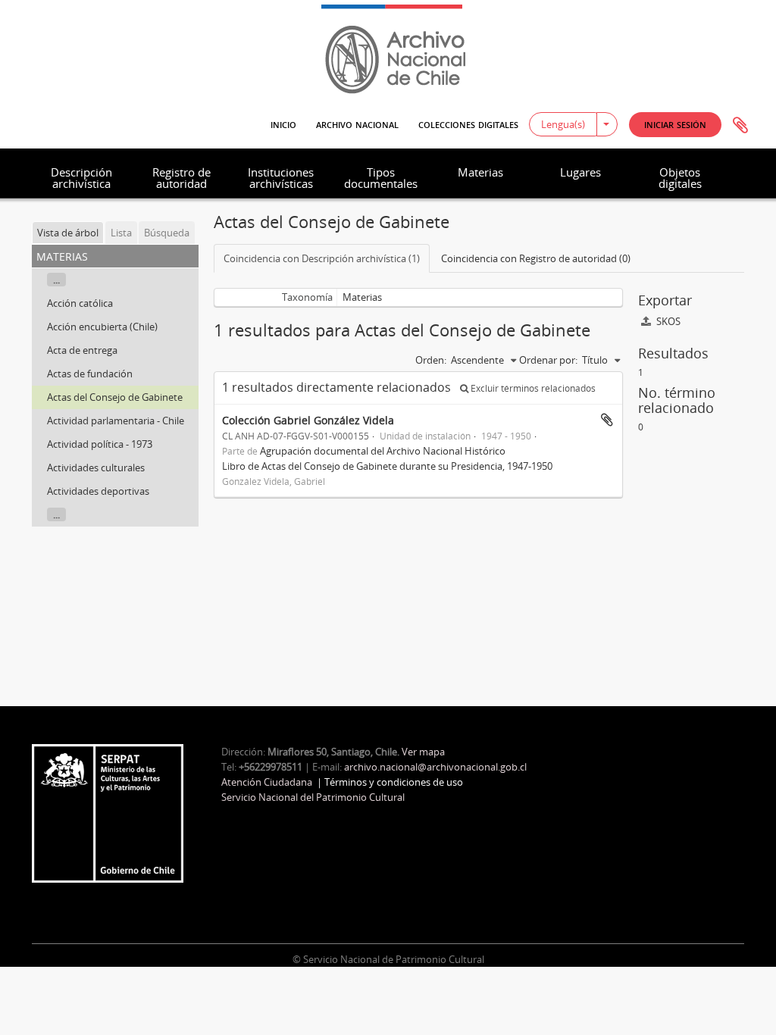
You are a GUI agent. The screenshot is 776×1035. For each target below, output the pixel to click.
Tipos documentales (381, 177)
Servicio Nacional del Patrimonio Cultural (313, 797)
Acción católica (80, 303)
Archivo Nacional (357, 123)
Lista (121, 232)
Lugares (580, 172)
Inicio (283, 123)
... (56, 279)
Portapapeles (740, 126)
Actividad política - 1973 (99, 444)
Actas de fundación (90, 373)
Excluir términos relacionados (532, 388)
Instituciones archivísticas (281, 177)
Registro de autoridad (181, 177)
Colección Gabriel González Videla (308, 420)
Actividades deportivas (98, 491)
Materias (480, 172)
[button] (675, 124)
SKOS (667, 321)
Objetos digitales (680, 177)
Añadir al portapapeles (607, 419)
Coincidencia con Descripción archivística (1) (322, 258)
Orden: (430, 360)
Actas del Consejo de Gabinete (115, 397)
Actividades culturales (96, 467)
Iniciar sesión (675, 124)
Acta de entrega (82, 350)
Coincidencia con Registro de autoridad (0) (535, 258)
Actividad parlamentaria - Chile (115, 420)
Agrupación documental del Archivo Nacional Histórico (382, 451)
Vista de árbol (68, 232)
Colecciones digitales (468, 123)
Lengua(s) (563, 124)
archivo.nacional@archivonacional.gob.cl (435, 767)
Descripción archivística (81, 177)
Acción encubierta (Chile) (102, 326)
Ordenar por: (548, 360)
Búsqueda (166, 232)
